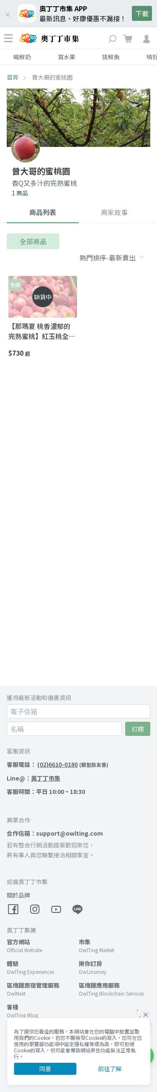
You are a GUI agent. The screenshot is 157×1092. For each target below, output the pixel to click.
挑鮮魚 (111, 57)
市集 (84, 942)
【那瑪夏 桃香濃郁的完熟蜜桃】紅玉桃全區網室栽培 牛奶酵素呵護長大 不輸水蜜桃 (41, 331)
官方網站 (18, 942)
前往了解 (109, 1068)
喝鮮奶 (22, 57)
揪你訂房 (90, 963)
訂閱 (138, 729)
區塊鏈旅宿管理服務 (33, 985)
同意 (45, 1068)
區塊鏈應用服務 (99, 985)
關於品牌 (18, 895)
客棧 (12, 1007)
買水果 (66, 57)
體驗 (12, 963)
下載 (142, 13)
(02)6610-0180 (57, 764)
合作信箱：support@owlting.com (55, 833)
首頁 (12, 77)
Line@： (33, 778)
